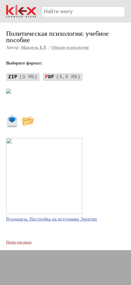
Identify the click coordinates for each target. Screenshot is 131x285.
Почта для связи (18, 242)
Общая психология (70, 47)
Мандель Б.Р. (34, 47)
